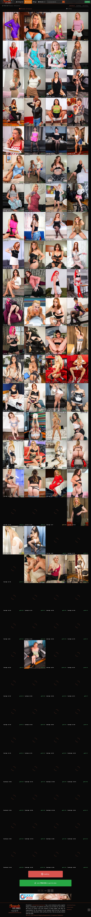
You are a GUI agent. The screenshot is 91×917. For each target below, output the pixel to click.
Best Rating (78, 5)
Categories (20, 2)
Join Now (87, 1)
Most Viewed (85, 5)
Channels (28, 2)
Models (42, 2)
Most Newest (72, 5)
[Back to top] (89, 909)
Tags (35, 2)
